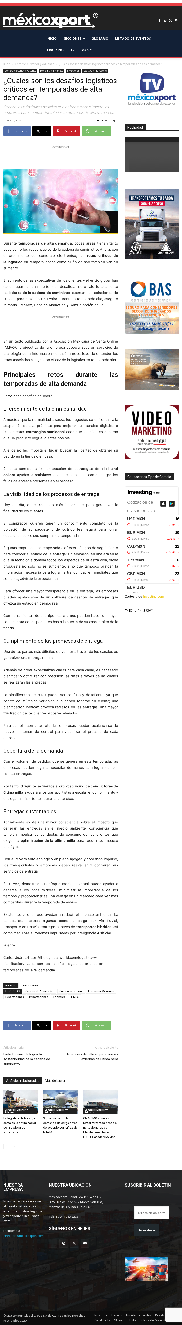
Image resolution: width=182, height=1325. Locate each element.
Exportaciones (14, 996)
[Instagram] (165, 20)
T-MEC (74, 996)
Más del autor (55, 1081)
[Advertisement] (60, 157)
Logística (59, 996)
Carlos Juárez (29, 985)
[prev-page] (6, 1146)
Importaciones (38, 996)
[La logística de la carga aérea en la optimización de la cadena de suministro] (20, 1102)
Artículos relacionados (22, 1081)
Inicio (6, 64)
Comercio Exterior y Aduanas (34, 64)
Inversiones (73, 70)
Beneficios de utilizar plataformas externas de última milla (92, 1056)
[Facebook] (160, 20)
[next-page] (14, 1146)
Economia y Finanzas (51, 70)
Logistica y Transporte (95, 70)
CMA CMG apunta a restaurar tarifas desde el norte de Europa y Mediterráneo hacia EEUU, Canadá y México (100, 1127)
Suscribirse (147, 1230)
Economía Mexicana (101, 991)
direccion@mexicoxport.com (23, 1236)
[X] (170, 20)
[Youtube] (176, 20)
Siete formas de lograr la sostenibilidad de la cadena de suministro (26, 1059)
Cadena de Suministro (39, 991)
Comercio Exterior (71, 991)
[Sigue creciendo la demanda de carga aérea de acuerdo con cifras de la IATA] (60, 1102)
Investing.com (153, 596)
